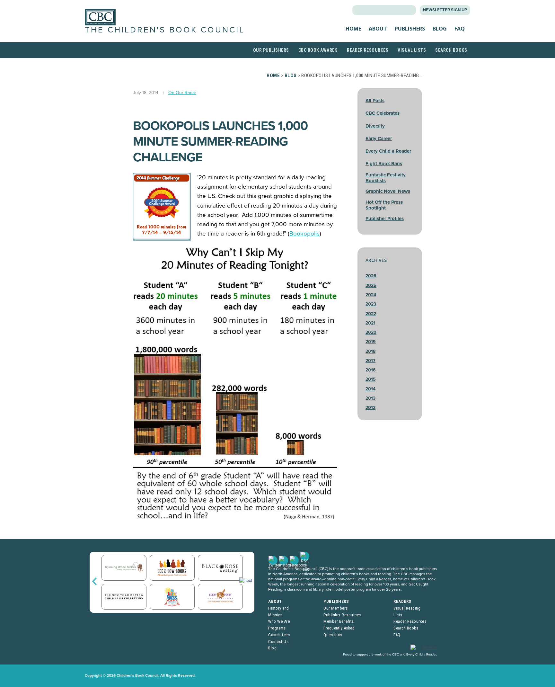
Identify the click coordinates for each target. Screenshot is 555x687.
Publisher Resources (342, 614)
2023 (371, 304)
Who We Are (279, 621)
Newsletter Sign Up (445, 10)
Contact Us (278, 641)
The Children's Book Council (165, 30)
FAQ (459, 28)
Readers (402, 601)
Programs (277, 628)
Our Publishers (271, 50)
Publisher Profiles (385, 218)
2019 (371, 341)
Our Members (335, 608)
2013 (370, 398)
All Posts (375, 100)
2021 (370, 323)
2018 (370, 351)
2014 (370, 389)
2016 (371, 370)
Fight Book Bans (384, 163)
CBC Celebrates (383, 113)
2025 (371, 285)
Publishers (410, 28)
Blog (440, 28)
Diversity (375, 126)
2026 (371, 276)
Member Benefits (338, 621)
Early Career (379, 138)
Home (353, 28)
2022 (371, 314)
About (378, 28)
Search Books (451, 50)
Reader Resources (367, 50)
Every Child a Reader (388, 151)
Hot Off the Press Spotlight (384, 205)
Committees (279, 634)
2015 (371, 379)
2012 (370, 407)
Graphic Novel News (388, 191)
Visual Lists (412, 50)
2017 (370, 360)
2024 (371, 295)
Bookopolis (304, 233)
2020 (371, 332)
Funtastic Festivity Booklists (386, 177)
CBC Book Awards (318, 50)
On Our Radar (182, 92)
